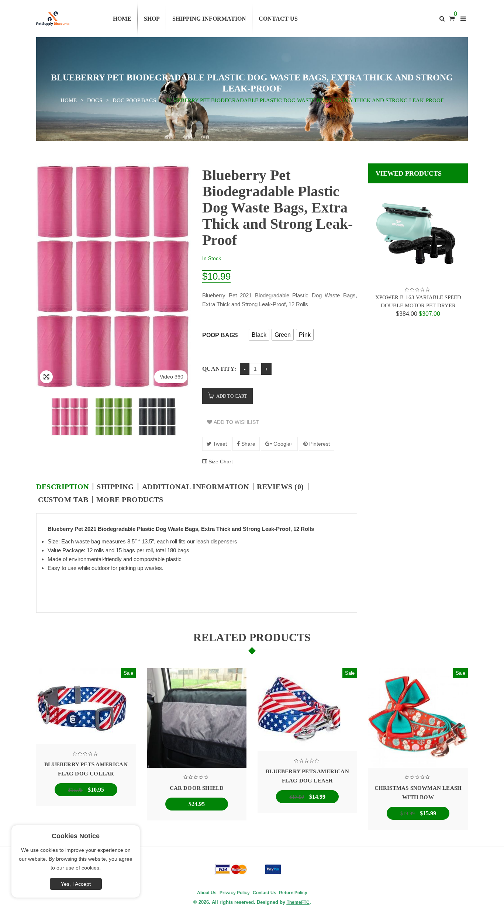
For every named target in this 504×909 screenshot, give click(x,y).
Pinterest (319, 444)
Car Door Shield (197, 788)
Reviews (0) (280, 486)
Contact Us (264, 892)
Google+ (282, 444)
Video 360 (171, 377)
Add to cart (231, 396)
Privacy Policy (235, 892)
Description (62, 486)
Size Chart (220, 461)
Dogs (94, 100)
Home (69, 100)
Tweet (219, 444)
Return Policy (292, 892)
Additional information (195, 486)
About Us (207, 892)
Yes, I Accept (76, 884)
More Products (129, 499)
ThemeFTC (298, 902)
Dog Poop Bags (134, 100)
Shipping (115, 486)
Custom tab (63, 499)
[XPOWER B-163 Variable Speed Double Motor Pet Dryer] (418, 233)
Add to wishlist (235, 422)
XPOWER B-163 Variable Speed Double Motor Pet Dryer (418, 301)
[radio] (259, 334)
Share (247, 444)
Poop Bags (220, 335)
